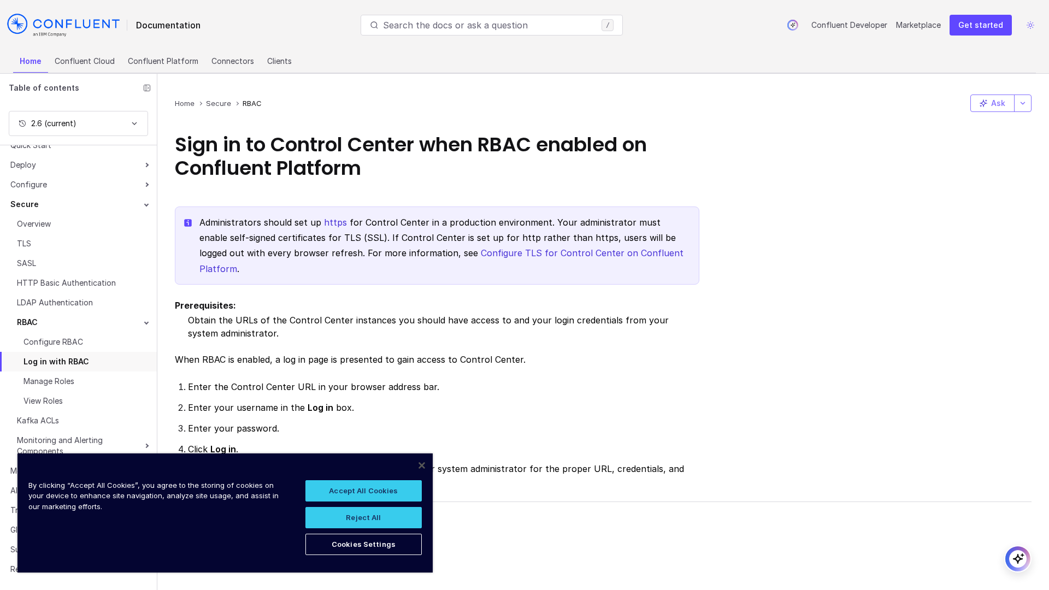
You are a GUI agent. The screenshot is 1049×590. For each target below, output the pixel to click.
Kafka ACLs (38, 420)
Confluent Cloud (85, 61)
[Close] (422, 465)
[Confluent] (63, 25)
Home (31, 61)
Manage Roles (48, 381)
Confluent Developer (849, 25)
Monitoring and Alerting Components (60, 445)
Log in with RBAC (56, 361)
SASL (26, 263)
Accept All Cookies (363, 490)
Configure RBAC (53, 341)
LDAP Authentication (55, 302)
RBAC (27, 322)
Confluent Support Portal (243, 539)
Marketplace (918, 25)
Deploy (23, 164)
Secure (24, 204)
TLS (24, 243)
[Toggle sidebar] (147, 88)
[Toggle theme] (1030, 25)
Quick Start (30, 145)
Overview (34, 223)
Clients (279, 61)
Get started (980, 25)
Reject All (363, 517)
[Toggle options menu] (1023, 103)
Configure (28, 184)
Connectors (232, 61)
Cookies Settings (364, 544)
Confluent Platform (163, 61)
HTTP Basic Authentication (66, 282)
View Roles (43, 400)
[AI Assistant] (793, 25)
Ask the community (229, 521)
